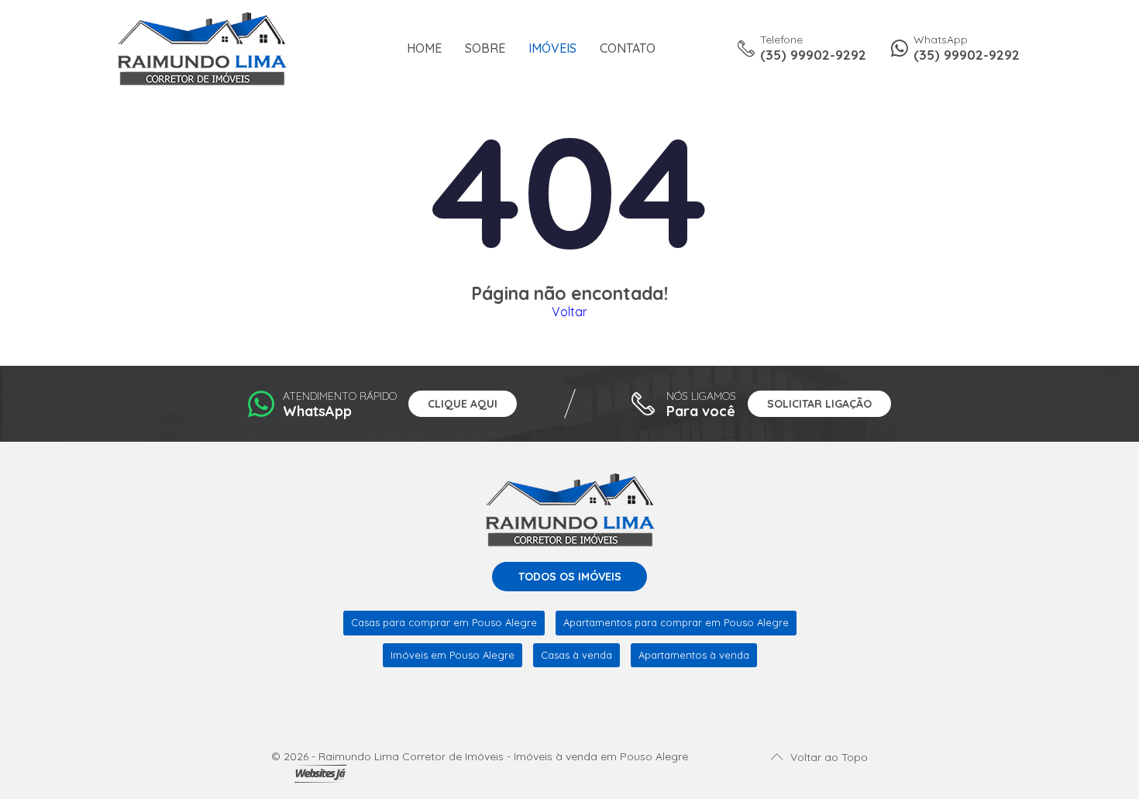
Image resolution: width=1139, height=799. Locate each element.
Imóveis (552, 48)
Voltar (569, 311)
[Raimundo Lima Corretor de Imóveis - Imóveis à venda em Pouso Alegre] (201, 47)
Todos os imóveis (569, 577)
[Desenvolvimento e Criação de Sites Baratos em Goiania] (320, 774)
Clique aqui (462, 404)
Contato (628, 48)
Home (424, 48)
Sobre (485, 48)
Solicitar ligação (819, 404)
